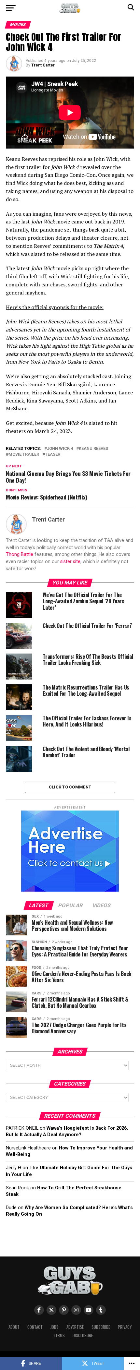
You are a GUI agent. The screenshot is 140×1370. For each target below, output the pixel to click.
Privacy (125, 1327)
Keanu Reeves (93, 449)
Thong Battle (19, 554)
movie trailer (23, 454)
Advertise (75, 1327)
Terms (59, 1335)
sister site (70, 561)
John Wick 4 (60, 449)
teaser (52, 454)
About (14, 1327)
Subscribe (100, 1327)
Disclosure (83, 1335)
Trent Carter (43, 65)
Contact (35, 1327)
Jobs (54, 1327)
